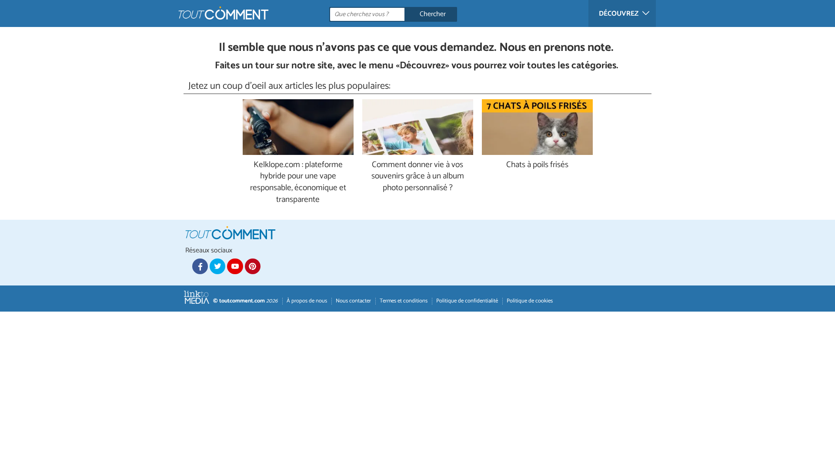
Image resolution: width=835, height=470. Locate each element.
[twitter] (217, 266)
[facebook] (200, 266)
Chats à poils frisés (537, 165)
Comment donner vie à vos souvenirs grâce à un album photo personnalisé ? (417, 177)
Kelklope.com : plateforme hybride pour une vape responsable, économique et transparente (298, 182)
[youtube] (235, 266)
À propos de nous (307, 301)
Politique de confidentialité (467, 301)
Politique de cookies (530, 301)
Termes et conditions (404, 301)
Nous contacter (353, 301)
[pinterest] (253, 266)
